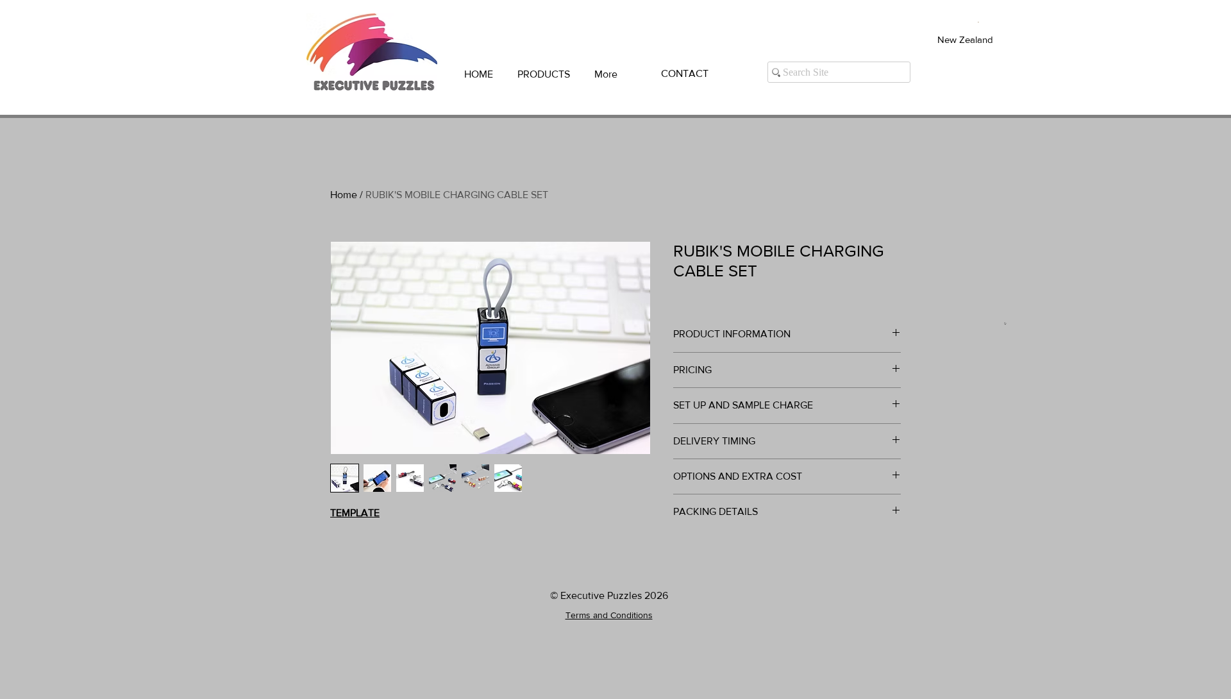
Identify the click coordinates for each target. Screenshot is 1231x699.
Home (343, 194)
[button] (543, 74)
